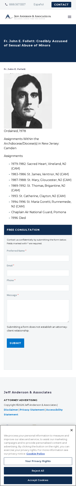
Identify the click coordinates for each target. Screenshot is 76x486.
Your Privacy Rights (38, 461)
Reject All (38, 470)
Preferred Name (16, 250)
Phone (11, 280)
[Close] (72, 430)
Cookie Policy (35, 453)
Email (10, 265)
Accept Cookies (38, 480)
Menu (69, 17)
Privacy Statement (32, 409)
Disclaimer (11, 409)
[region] (38, 455)
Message (13, 295)
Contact (61, 4)
